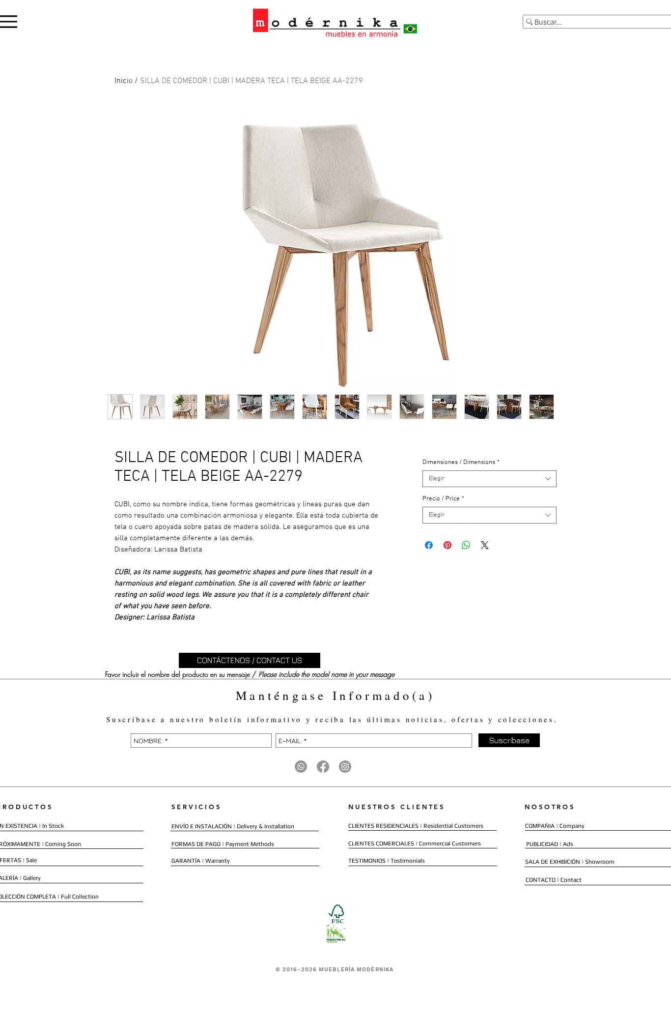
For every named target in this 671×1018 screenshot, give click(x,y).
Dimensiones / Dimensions (461, 462)
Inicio (123, 81)
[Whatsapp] (301, 766)
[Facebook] (323, 766)
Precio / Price (443, 499)
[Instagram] (345, 766)
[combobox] (489, 478)
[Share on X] (485, 545)
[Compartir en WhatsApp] (466, 545)
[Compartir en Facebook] (429, 545)
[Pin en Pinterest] (447, 545)
